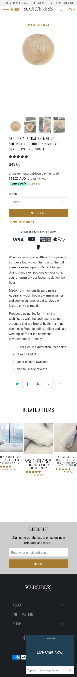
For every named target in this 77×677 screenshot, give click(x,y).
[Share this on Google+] (48, 384)
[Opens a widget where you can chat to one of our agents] (50, 654)
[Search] (61, 9)
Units (13, 194)
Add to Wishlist (23, 221)
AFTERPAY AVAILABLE (62, 3)
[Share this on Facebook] (27, 384)
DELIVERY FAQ (42, 3)
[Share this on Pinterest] (38, 384)
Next (46, 25)
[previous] (13, 71)
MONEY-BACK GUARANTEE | (18, 3)
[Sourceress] (38, 10)
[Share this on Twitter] (17, 384)
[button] (18, 157)
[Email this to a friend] (58, 384)
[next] (64, 71)
